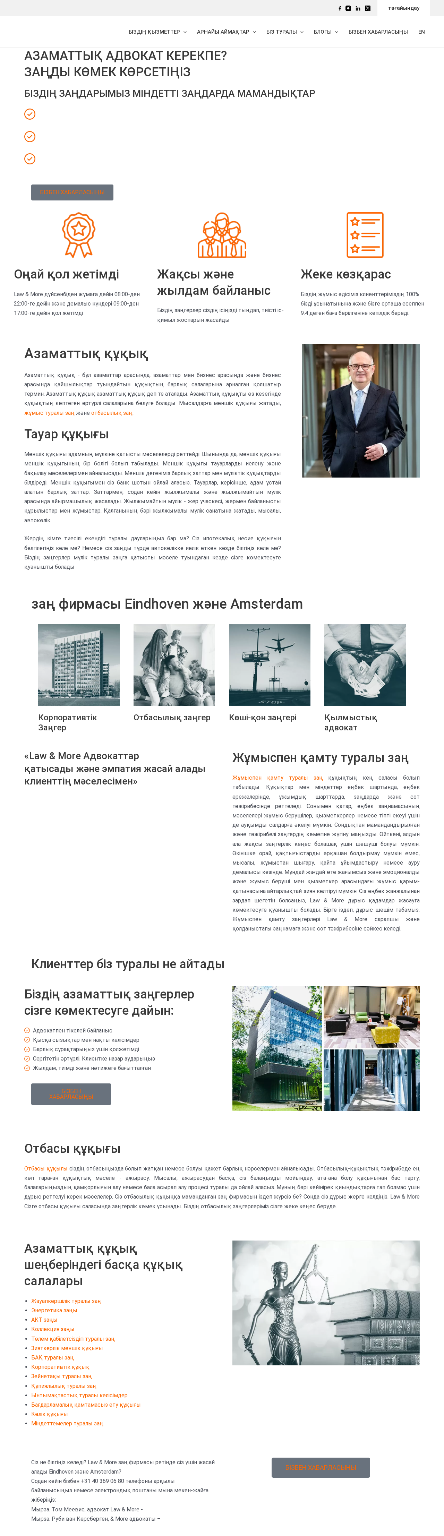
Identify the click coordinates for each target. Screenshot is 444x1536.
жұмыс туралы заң (49, 413)
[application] (183, 32)
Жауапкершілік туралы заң (66, 1301)
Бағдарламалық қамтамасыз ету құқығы (86, 1404)
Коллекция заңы (53, 1329)
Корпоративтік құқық (60, 1367)
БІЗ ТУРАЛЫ (281, 32)
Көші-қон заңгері (263, 717)
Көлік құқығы (49, 1414)
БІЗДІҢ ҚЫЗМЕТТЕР (154, 32)
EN (421, 32)
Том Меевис (360, 491)
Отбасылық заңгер (172, 717)
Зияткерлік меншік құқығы (67, 1348)
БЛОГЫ (323, 32)
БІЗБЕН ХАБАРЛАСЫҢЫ (378, 32)
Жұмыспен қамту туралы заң (277, 777)
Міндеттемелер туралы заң (67, 1423)
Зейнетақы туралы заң (61, 1376)
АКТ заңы (44, 1319)
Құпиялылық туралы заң (63, 1386)
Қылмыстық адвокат (350, 722)
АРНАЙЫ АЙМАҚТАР (223, 32)
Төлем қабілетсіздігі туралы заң (73, 1339)
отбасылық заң (112, 413)
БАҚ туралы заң (52, 1357)
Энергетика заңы (54, 1310)
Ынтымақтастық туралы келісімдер (79, 1395)
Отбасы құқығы (46, 1168)
